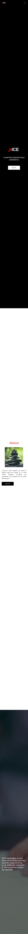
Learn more (7, 483)
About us (14, 167)
